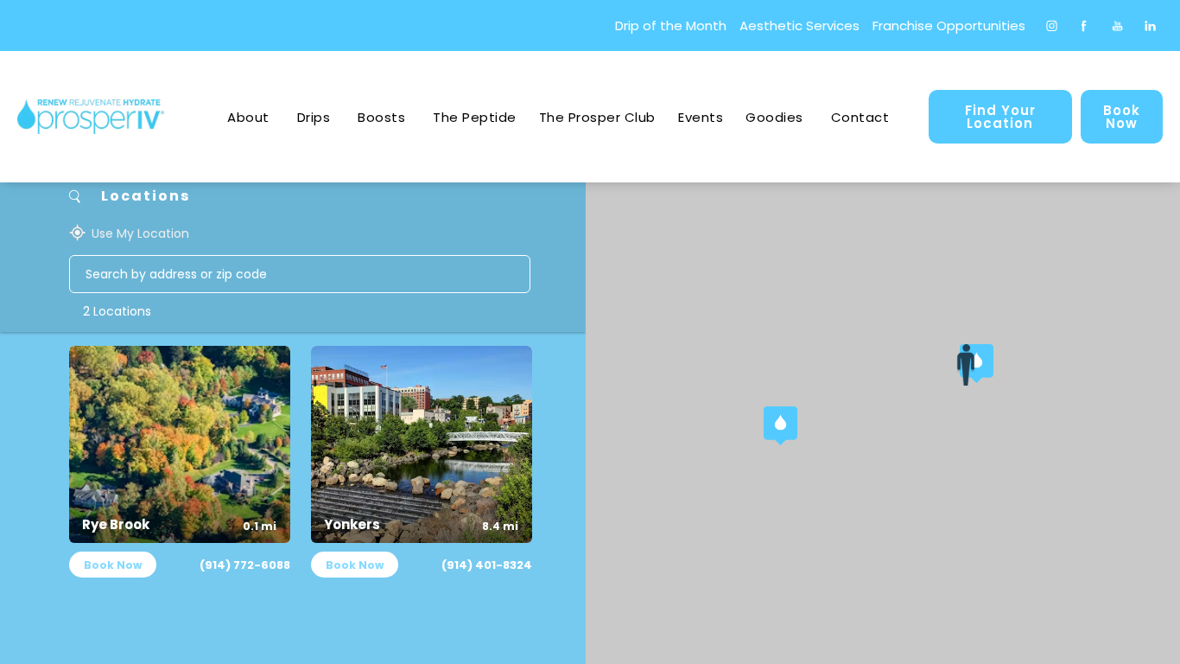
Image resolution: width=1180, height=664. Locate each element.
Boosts (381, 117)
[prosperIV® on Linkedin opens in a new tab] (1150, 25)
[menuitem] (1051, 25)
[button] (784, 427)
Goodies (774, 117)
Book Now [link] (1121, 116)
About (248, 117)
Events (700, 117)
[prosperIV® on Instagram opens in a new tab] (1051, 25)
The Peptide (475, 117)
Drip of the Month (670, 25)
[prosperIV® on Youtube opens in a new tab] (1117, 25)
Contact (860, 117)
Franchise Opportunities (948, 25)
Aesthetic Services (799, 25)
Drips (314, 117)
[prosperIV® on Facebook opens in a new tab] (1083, 25)
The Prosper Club (597, 117)
